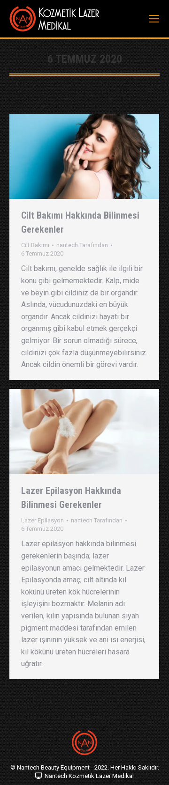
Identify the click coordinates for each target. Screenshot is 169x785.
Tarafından (82, 245)
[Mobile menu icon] (154, 18)
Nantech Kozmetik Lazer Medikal (89, 775)
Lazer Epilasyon (42, 520)
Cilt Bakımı (35, 245)
